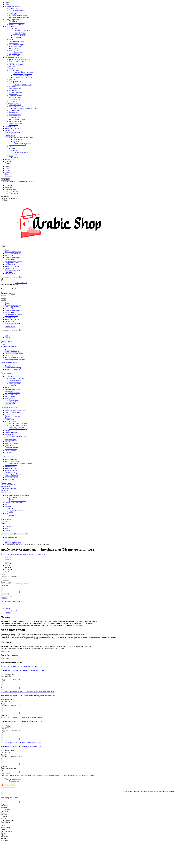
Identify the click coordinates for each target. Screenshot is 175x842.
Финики (12, 66)
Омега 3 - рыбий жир (16, 61)
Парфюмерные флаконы (13, 19)
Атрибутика (13, 150)
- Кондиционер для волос (21, 30)
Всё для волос (14, 28)
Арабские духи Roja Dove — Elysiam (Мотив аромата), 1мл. (22, 670)
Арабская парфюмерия (13, 6)
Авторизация (13, 191)
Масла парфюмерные (12, 253)
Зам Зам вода (13, 90)
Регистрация (13, 193)
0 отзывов (8, 559)
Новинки (8, 161)
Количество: (5, 585)
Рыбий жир (13, 94)
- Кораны (16, 157)
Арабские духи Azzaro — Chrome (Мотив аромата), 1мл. (21, 746)
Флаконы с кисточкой (16, 24)
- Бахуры (16, 141)
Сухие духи (13, 14)
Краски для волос (15, 380)
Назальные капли (15, 97)
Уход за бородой (14, 54)
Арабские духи (14, 8)
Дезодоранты (13, 400)
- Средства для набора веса (22, 85)
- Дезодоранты (18, 52)
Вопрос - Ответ (11, 611)
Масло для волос (14, 384)
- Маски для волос (19, 34)
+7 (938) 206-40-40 (21, 283)
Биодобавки (13, 83)
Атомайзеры (13, 21)
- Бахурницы (17, 139)
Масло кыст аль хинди (17, 427)
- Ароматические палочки (22, 143)
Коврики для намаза (16, 510)
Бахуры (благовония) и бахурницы (21, 137)
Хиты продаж (9, 159)
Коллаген (12, 39)
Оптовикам (85, 775)
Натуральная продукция (13, 57)
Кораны (11, 515)
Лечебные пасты (14, 99)
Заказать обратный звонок (10, 284)
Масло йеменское (15, 105)
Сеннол (11, 63)
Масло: (3, 574)
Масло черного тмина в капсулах (20, 463)
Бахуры (11, 499)
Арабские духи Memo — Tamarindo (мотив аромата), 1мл (22, 721)
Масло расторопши (15, 123)
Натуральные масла (11, 103)
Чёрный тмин (13, 68)
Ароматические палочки (17, 501)
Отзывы (7, 337)
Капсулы (12, 79)
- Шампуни (17, 37)
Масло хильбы (10, 255)
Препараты (13, 101)
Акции (7, 163)
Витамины (12, 86)
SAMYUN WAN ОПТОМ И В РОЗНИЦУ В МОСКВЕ (20, 775)
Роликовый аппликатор (17, 23)
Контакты (8, 176)
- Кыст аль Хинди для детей (22, 74)
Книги (11, 156)
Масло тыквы (13, 125)
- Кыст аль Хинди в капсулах (23, 72)
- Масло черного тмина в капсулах (25, 108)
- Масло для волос (19, 35)
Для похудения (10, 126)
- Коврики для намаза (20, 152)
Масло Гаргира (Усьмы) (17, 119)
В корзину (5, 594)
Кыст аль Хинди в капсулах (18, 423)
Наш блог (77, 775)
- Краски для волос (19, 32)
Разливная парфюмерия (17, 10)
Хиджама (12, 148)
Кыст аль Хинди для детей (18, 425)
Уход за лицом (14, 55)
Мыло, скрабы (14, 48)
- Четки (15, 154)
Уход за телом (13, 50)
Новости (8, 334)
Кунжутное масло (15, 116)
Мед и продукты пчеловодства (19, 59)
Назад (7, 2)
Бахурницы (13, 497)
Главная (7, 541)
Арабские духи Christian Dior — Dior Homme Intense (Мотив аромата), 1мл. (28, 696)
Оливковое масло (15, 110)
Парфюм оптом (10, 172)
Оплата (7, 168)
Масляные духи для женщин (19, 17)
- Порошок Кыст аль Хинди (22, 77)
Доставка (8, 170)
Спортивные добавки (12, 132)
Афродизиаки (9, 130)
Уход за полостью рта (16, 45)
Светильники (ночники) (17, 145)
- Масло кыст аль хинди (21, 75)
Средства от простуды (16, 65)
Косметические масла (16, 41)
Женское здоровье (15, 88)
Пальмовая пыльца (15, 96)
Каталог (6, 343)
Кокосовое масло (15, 114)
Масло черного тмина (16, 106)
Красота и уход (10, 26)
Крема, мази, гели (15, 46)
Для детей (8, 134)
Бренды (7, 4)
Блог (6, 174)
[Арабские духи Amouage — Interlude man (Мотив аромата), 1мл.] (24, 554)
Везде (7, 250)
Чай (10, 146)
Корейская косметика (12, 128)
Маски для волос (15, 382)
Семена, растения (15, 81)
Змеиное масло (14, 112)
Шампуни (12, 385)
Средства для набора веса (18, 436)
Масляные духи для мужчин (18, 15)
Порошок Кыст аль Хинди (18, 429)
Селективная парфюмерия (18, 12)
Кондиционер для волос (17, 378)
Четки (11, 512)
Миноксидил (13, 43)
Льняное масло (14, 117)
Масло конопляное (15, 121)
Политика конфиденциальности (50, 775)
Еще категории (10, 136)
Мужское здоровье (15, 92)
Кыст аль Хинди (14, 70)
